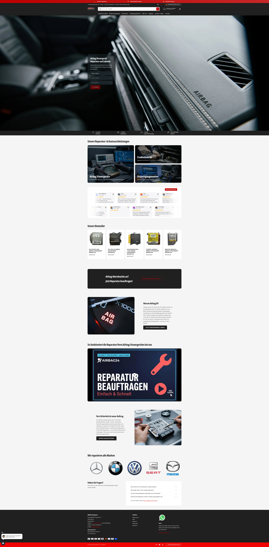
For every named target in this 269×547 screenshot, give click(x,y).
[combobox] (134, 9)
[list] (134, 468)
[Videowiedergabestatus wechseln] (134, 375)
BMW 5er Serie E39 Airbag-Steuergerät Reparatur (171, 251)
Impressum (135, 523)
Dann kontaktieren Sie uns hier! (150, 500)
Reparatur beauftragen (106, 438)
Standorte (134, 525)
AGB (133, 519)
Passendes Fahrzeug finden (150, 278)
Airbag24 (92, 544)
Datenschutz (135, 517)
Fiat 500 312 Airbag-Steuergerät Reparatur (114, 251)
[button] (180, 9)
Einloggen (161, 4)
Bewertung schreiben (171, 189)
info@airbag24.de (95, 526)
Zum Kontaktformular (164, 532)
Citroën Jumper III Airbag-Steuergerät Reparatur (152, 251)
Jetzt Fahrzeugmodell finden (155, 327)
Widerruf (134, 521)
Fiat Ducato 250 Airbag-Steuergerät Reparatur (95, 251)
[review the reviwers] (100, 194)
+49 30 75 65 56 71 (97, 523)
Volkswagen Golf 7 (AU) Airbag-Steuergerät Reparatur (132, 252)
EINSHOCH (103, 544)
